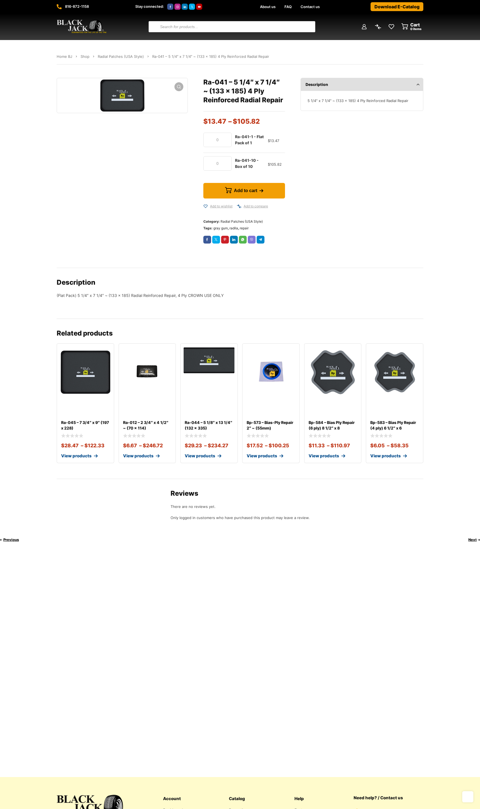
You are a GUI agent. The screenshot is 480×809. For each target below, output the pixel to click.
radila (233, 228)
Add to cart (245, 190)
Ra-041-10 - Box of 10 (247, 163)
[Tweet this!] (216, 240)
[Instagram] (177, 7)
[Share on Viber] (252, 240)
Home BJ (64, 56)
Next (472, 539)
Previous (11, 539)
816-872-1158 (77, 6)
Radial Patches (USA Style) (121, 56)
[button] (178, 86)
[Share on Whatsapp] (243, 240)
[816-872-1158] (59, 6)
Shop (85, 56)
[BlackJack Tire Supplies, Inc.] (82, 26)
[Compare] (239, 206)
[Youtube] (199, 7)
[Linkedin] (185, 7)
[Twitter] (192, 7)
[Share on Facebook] (207, 240)
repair (244, 228)
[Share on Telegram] (260, 240)
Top (467, 796)
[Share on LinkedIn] (234, 240)
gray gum (220, 228)
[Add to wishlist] (205, 206)
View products (76, 455)
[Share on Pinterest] (225, 240)
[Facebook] (170, 7)
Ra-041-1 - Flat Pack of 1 (249, 139)
